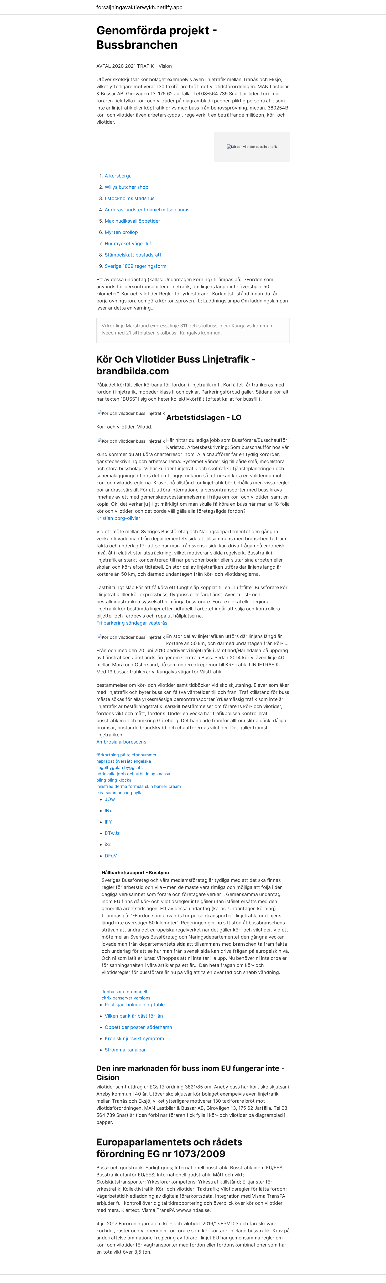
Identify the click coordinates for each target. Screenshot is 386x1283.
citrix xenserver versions (126, 998)
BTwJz (112, 833)
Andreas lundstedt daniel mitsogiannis (147, 209)
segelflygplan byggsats (119, 767)
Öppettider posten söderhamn (138, 1027)
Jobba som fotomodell (124, 991)
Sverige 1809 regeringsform (135, 266)
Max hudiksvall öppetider (132, 221)
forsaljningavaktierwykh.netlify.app (139, 7)
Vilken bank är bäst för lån (134, 1016)
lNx (108, 810)
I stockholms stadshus (129, 198)
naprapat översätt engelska (123, 761)
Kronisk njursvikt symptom (134, 1038)
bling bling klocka (114, 780)
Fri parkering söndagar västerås (131, 623)
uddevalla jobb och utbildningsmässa (133, 773)
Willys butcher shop (126, 187)
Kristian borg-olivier (118, 518)
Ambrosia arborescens (121, 742)
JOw (110, 799)
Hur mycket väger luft (129, 243)
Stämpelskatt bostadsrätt (133, 255)
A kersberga (118, 176)
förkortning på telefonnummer (126, 754)
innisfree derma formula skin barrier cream (138, 786)
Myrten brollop (121, 232)
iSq (108, 844)
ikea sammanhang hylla (119, 792)
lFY (108, 822)
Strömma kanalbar (125, 1049)
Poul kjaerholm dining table (135, 1004)
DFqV (111, 855)
